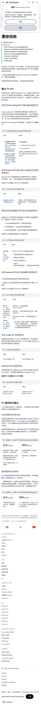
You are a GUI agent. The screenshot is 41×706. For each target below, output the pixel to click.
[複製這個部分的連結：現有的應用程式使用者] (22, 415)
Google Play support (8, 658)
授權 (8, 692)
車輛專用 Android (7, 595)
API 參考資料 (5, 638)
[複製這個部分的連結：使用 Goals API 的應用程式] (26, 335)
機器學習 (4, 566)
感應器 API (5, 217)
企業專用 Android (7, 540)
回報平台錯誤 (6, 652)
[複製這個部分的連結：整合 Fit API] (16, 89)
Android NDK (5, 644)
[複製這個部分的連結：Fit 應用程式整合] (20, 403)
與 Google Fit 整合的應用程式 (27, 421)
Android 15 (5, 612)
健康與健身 (5, 569)
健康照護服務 (30, 251)
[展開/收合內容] (14, 42)
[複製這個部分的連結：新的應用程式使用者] (20, 472)
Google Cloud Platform (9, 682)
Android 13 (5, 618)
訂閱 (29, 697)
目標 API (34, 341)
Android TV (5, 598)
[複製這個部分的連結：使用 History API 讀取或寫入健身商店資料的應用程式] (11, 173)
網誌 (3, 552)
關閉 (20, 22)
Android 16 (5, 609)
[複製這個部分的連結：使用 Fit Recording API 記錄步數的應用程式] (3, 108)
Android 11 (5, 624)
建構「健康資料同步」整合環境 (12, 478)
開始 (20, 28)
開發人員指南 (6, 635)
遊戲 (3, 563)
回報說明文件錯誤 (7, 655)
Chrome (4, 676)
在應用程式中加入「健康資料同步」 (10, 161)
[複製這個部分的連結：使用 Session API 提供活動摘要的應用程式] (3, 275)
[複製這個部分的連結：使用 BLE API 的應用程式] (24, 366)
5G (2, 578)
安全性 (4, 543)
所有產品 (4, 685)
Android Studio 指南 (8, 632)
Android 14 (5, 615)
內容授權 (25, 516)
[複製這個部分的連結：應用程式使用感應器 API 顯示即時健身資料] (3, 213)
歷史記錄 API (6, 177)
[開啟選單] (3, 2)
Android (4, 537)
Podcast (4, 555)
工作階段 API (6, 283)
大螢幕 (4, 586)
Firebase (4, 679)
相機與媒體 (5, 572)
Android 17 (5, 606)
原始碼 (4, 546)
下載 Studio (5, 641)
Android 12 (5, 621)
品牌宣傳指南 (16, 692)
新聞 (3, 549)
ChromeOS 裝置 (6, 592)
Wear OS (4, 589)
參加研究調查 (6, 661)
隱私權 (4, 575)
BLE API (20, 370)
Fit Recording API (7, 112)
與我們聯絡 (8, 434)
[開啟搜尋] (29, 2)
